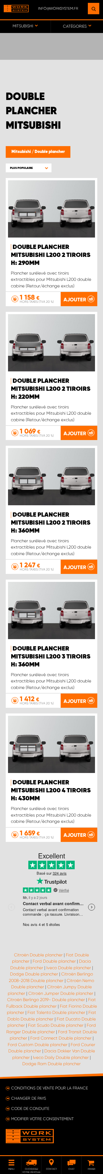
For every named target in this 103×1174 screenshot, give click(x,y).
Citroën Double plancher (38, 955)
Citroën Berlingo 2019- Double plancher (46, 999)
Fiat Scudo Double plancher (56, 1025)
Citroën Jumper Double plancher (60, 993)
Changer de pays (28, 1098)
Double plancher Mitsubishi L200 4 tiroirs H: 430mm (51, 791)
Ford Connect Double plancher (61, 1038)
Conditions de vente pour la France (49, 1088)
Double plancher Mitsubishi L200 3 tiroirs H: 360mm (50, 657)
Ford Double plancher (54, 961)
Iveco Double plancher (68, 967)
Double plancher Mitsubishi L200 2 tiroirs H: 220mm (50, 389)
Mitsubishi (21, 152)
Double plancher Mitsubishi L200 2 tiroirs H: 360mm (50, 523)
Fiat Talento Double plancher (56, 1012)
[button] (29, 167)
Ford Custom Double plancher (38, 1044)
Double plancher (50, 152)
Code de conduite (30, 1108)
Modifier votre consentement (42, 1118)
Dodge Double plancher (34, 974)
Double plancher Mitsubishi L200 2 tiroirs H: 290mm (50, 255)
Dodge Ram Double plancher (51, 1063)
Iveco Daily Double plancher (61, 1057)
